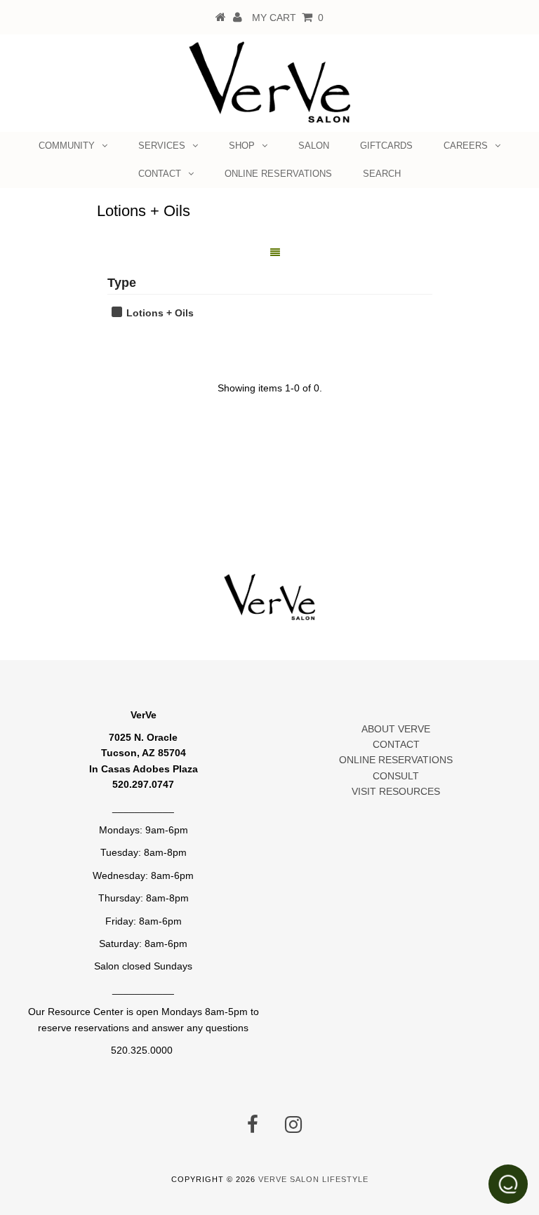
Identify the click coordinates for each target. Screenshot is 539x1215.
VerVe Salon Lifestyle (313, 1179)
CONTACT (159, 173)
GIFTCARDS (386, 145)
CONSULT (396, 775)
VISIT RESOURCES (396, 791)
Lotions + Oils (159, 312)
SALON (313, 145)
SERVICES (161, 145)
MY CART (288, 17)
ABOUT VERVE (395, 728)
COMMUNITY (67, 145)
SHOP (242, 145)
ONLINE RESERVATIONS (278, 173)
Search (382, 173)
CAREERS (466, 145)
